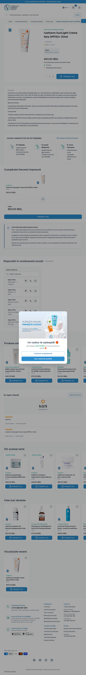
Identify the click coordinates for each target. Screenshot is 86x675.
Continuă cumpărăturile (43, 353)
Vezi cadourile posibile (43, 359)
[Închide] (64, 314)
